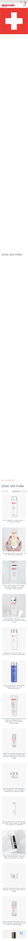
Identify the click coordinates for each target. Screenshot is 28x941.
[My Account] (21, 2)
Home (2, 480)
